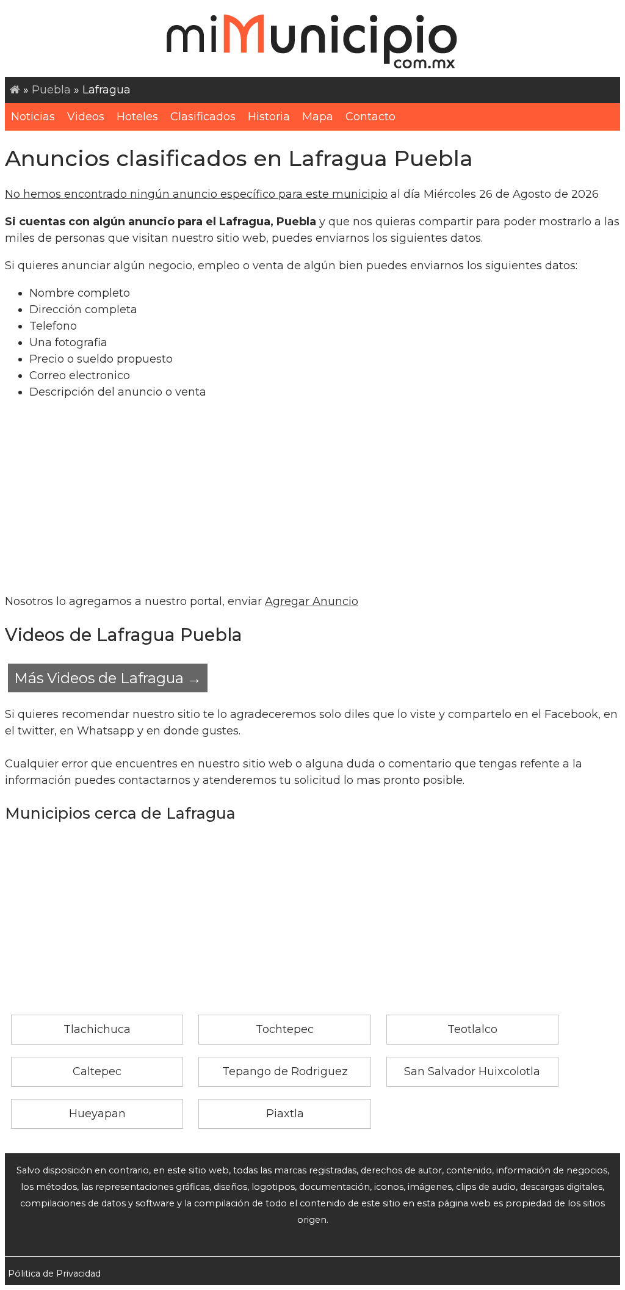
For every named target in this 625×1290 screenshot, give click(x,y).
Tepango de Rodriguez (285, 1071)
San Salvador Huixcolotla (472, 1071)
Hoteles (137, 116)
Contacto (370, 116)
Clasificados (203, 116)
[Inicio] (15, 89)
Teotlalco (472, 1029)
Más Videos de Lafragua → (107, 678)
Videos (85, 116)
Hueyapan (97, 1113)
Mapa (317, 116)
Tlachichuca (97, 1029)
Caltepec (97, 1071)
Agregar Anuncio (311, 601)
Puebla (51, 89)
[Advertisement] (312, 496)
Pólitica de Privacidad (54, 1273)
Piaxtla (285, 1113)
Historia (269, 116)
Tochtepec (285, 1029)
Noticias (33, 116)
